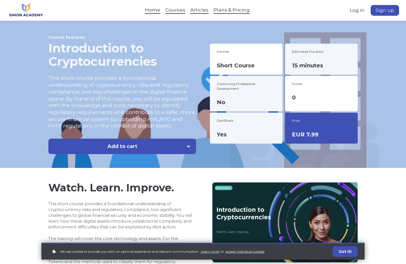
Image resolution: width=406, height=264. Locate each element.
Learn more (210, 251)
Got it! (345, 251)
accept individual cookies (244, 251)
